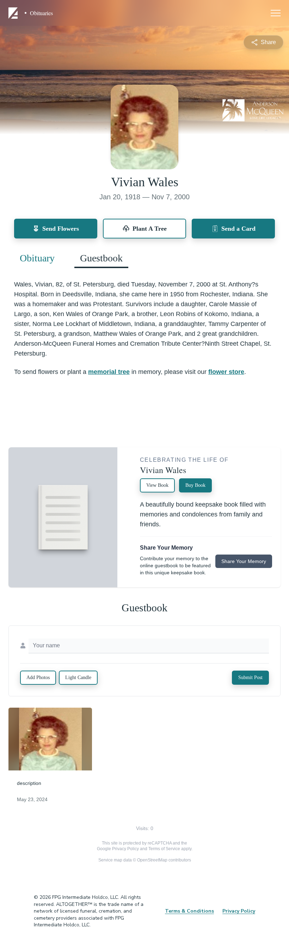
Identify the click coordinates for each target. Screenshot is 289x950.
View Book (157, 485)
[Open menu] (276, 13)
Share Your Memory (243, 561)
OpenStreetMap (152, 860)
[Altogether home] (14, 13)
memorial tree (109, 371)
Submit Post (250, 677)
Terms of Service (164, 848)
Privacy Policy (125, 848)
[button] (50, 739)
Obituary (37, 258)
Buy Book (195, 485)
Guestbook (101, 258)
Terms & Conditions (189, 911)
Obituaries (41, 13)
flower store (226, 371)
